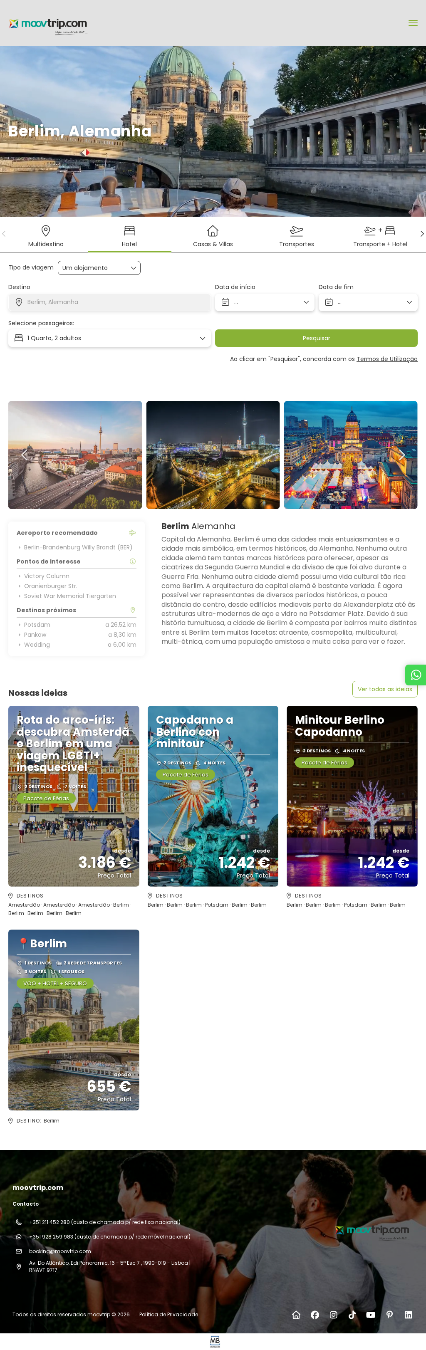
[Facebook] (315, 1315)
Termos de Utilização (387, 359)
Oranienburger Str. (50, 586)
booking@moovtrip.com (60, 1251)
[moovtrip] (371, 1229)
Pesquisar (316, 338)
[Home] (296, 1315)
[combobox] (109, 302)
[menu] (413, 23)
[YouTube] (371, 1315)
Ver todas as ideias (385, 689)
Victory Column (46, 576)
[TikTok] (352, 1315)
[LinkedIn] (408, 1315)
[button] (4, 233)
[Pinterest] (389, 1315)
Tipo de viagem (31, 268)
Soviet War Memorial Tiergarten (70, 596)
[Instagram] (333, 1315)
